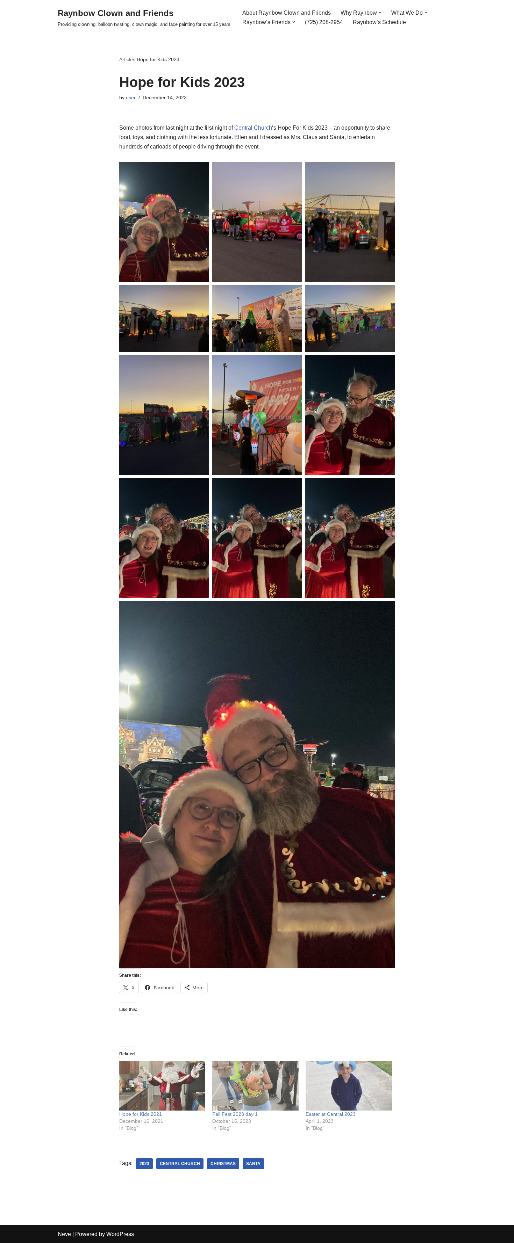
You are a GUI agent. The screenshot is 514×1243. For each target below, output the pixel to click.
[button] (380, 12)
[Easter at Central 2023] (349, 1086)
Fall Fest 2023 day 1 (235, 1114)
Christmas (223, 1163)
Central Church (253, 128)
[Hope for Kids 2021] (162, 1086)
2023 (144, 1163)
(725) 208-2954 (324, 22)
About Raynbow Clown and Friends (286, 13)
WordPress (120, 1234)
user (131, 97)
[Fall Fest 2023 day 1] (255, 1086)
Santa (253, 1163)
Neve (64, 1234)
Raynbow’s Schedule (379, 22)
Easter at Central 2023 (331, 1114)
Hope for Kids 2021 (140, 1114)
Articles (127, 59)
